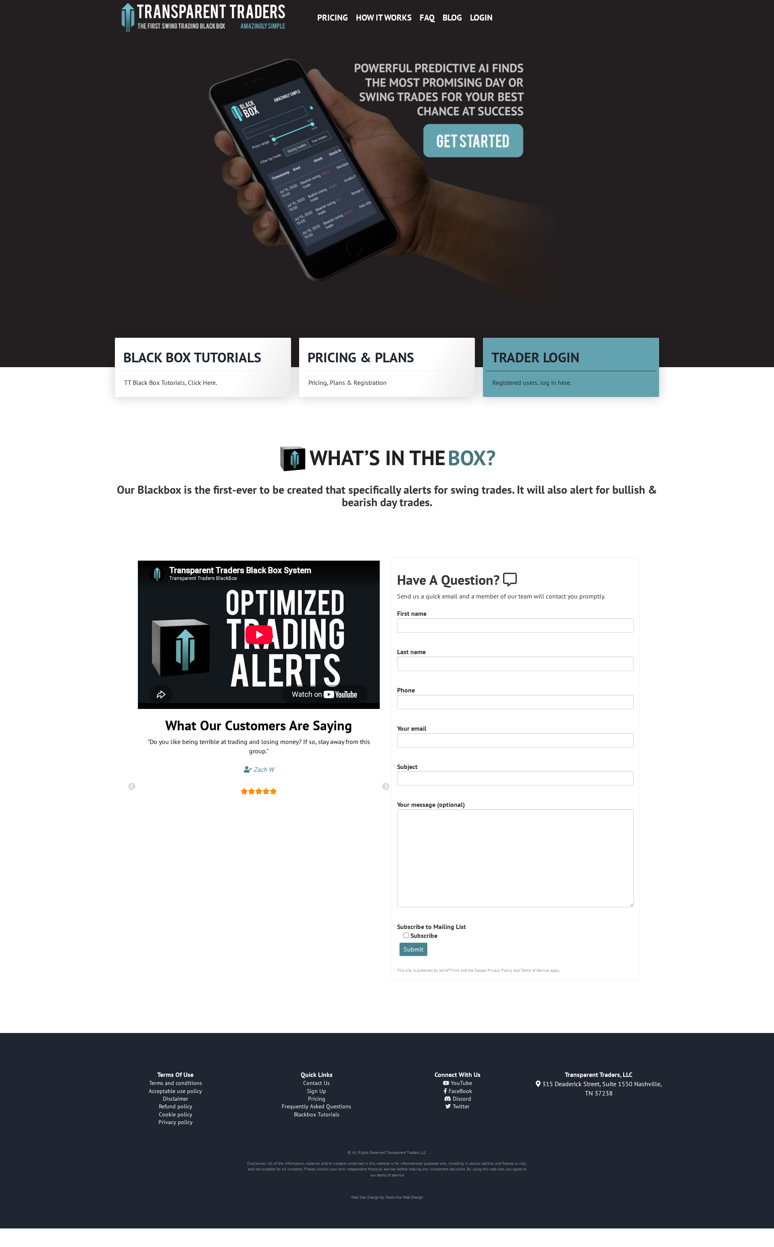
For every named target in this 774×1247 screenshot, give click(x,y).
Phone (406, 690)
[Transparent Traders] (203, 17)
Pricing (332, 17)
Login (481, 17)
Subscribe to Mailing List (431, 931)
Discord (461, 1098)
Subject (407, 767)
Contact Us (316, 1083)
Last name (411, 652)
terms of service (390, 1175)
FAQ (427, 17)
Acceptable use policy (175, 1091)
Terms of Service (535, 970)
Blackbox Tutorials (316, 1114)
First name (412, 613)
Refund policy (175, 1106)
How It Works (384, 17)
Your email (412, 728)
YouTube (460, 1083)
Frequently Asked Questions (316, 1106)
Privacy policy (175, 1122)
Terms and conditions (175, 1083)
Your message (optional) (431, 804)
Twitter (460, 1106)
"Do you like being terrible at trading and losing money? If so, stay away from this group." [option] (259, 755)
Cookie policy (175, 1114)
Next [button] (386, 787)
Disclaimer (175, 1098)
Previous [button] (132, 787)
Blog (452, 17)
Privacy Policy (499, 970)
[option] (387, 184)
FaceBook (459, 1091)
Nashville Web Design (404, 1197)
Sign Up (316, 1091)
